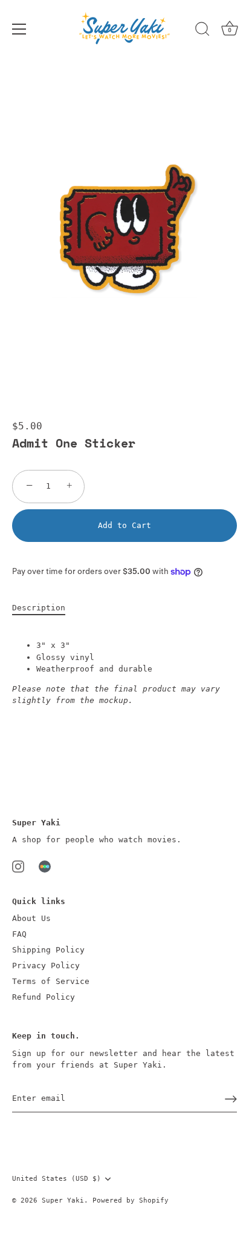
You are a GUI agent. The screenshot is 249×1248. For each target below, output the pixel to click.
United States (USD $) (56, 1179)
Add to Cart (124, 525)
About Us (31, 918)
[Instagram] (18, 866)
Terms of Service (50, 981)
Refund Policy (43, 997)
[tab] (44, 608)
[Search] (202, 31)
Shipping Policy (48, 949)
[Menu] (19, 29)
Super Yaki (63, 1200)
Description (38, 607)
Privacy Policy (46, 965)
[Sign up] (231, 1099)
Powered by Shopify (130, 1200)
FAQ (19, 934)
